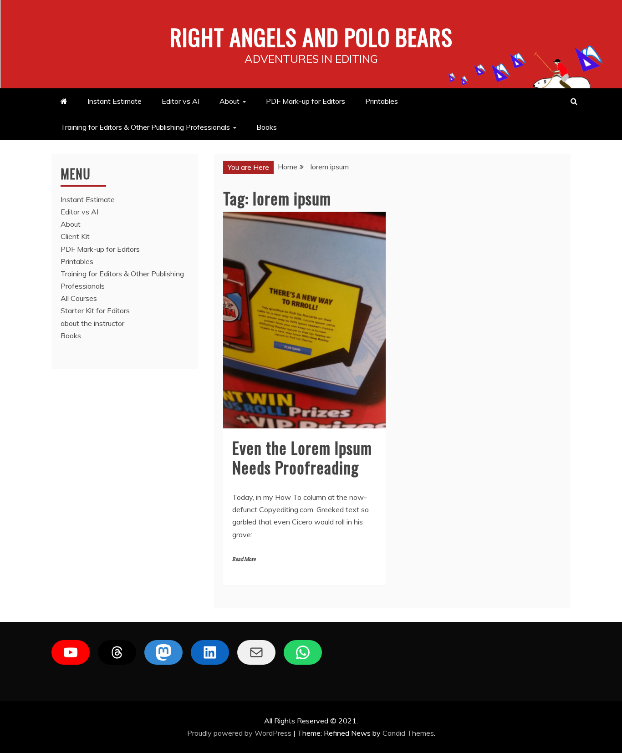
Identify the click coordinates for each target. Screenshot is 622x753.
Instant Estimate (114, 101)
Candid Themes (408, 733)
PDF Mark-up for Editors (305, 101)
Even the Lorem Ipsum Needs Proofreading (302, 457)
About (229, 101)
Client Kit (75, 236)
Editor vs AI (180, 101)
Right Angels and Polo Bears (311, 36)
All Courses (79, 298)
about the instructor (92, 323)
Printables (381, 101)
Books (266, 127)
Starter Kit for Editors (95, 310)
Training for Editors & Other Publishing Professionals (145, 127)
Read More (243, 559)
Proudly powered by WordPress (240, 733)
